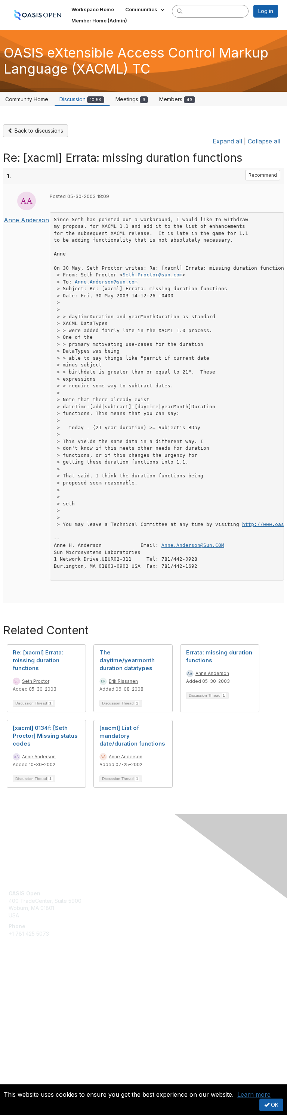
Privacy (18, 1080)
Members (175, 99)
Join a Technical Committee (43, 1005)
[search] (180, 11)
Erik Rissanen (123, 681)
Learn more (254, 1094)
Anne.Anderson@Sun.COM (192, 545)
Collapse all (264, 141)
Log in (265, 11)
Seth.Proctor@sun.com (152, 275)
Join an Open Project (35, 994)
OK (273, 1105)
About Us (20, 1072)
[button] (146, 9)
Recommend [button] (263, 175)
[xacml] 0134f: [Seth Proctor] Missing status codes (45, 735)
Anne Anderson (26, 220)
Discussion (80, 99)
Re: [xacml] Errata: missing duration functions (38, 660)
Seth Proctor (35, 681)
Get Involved (24, 983)
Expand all (227, 141)
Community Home (26, 99)
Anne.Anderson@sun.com (106, 282)
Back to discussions (38, 130)
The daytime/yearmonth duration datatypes (127, 660)
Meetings (130, 99)
